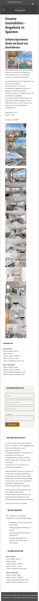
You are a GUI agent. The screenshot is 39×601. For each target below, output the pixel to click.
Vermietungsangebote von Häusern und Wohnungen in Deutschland (18, 540)
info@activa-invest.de (15, 2)
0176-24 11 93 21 (13, 358)
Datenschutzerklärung (30, 595)
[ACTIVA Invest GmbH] (20, 9)
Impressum (7, 598)
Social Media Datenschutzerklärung (24, 598)
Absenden (12, 424)
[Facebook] (33, 4)
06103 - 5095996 (14, 356)
